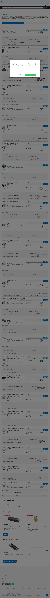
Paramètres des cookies (20, 74)
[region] (25, 68)
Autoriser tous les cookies (31, 74)
